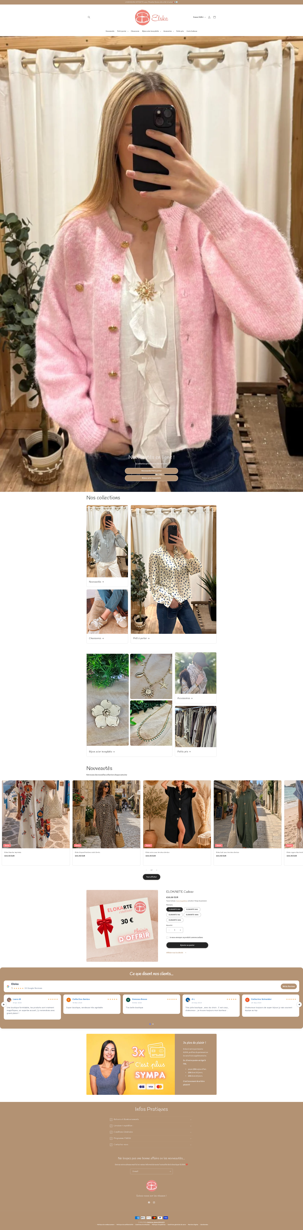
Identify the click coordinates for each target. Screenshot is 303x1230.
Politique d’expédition (158, 1224)
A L (193, 999)
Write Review (289, 986)
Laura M (17, 999)
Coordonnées (204, 1224)
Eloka (15, 983)
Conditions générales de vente (177, 1224)
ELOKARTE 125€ (175, 920)
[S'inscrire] (170, 1171)
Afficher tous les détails (175, 953)
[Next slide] (299, 1004)
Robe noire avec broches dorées (157, 852)
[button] (89, 17)
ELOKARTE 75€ (174, 915)
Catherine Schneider (261, 999)
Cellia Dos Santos (81, 999)
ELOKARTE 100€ (192, 915)
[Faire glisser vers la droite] (156, 870)
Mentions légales (193, 1224)
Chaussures (95, 638)
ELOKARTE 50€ (192, 909)
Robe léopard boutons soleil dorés (87, 852)
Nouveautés (95, 582)
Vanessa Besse (139, 999)
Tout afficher (151, 877)
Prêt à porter (140, 638)
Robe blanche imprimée (12, 852)
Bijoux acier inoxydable (151, 478)
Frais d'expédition (181, 901)
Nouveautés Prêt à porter (151, 471)
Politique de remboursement (105, 1224)
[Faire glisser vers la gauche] (146, 870)
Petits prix (182, 751)
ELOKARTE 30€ (174, 909)
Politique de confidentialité (125, 1224)
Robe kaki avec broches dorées (227, 852)
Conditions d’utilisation (142, 1224)
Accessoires (183, 698)
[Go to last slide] (3, 1004)
